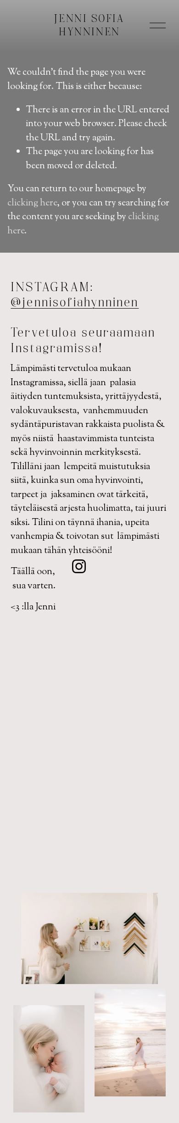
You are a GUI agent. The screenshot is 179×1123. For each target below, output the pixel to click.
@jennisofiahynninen (75, 303)
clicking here (32, 203)
